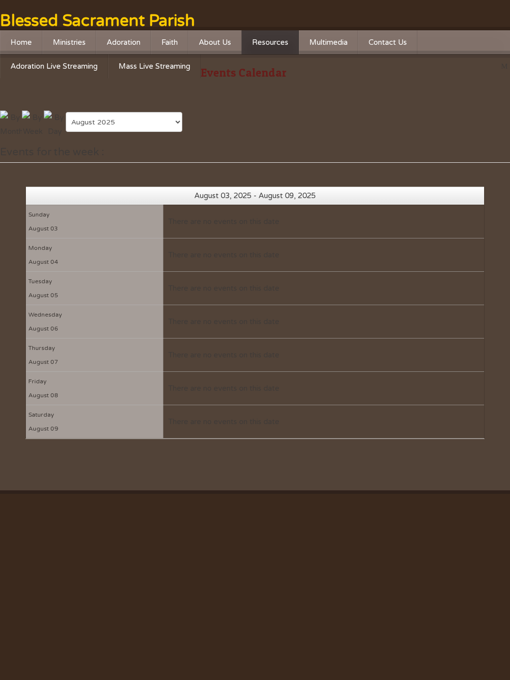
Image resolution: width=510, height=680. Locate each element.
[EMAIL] (505, 66)
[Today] (55, 123)
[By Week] (33, 123)
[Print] (494, 66)
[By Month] (11, 123)
